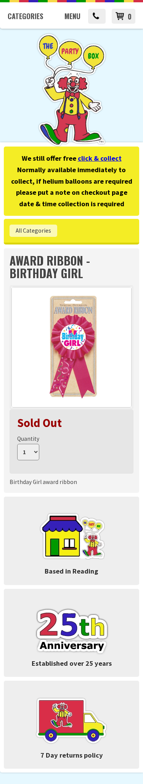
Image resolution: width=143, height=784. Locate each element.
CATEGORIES (25, 16)
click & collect (100, 158)
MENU (72, 16)
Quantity (28, 438)
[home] (71, 145)
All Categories (33, 230)
